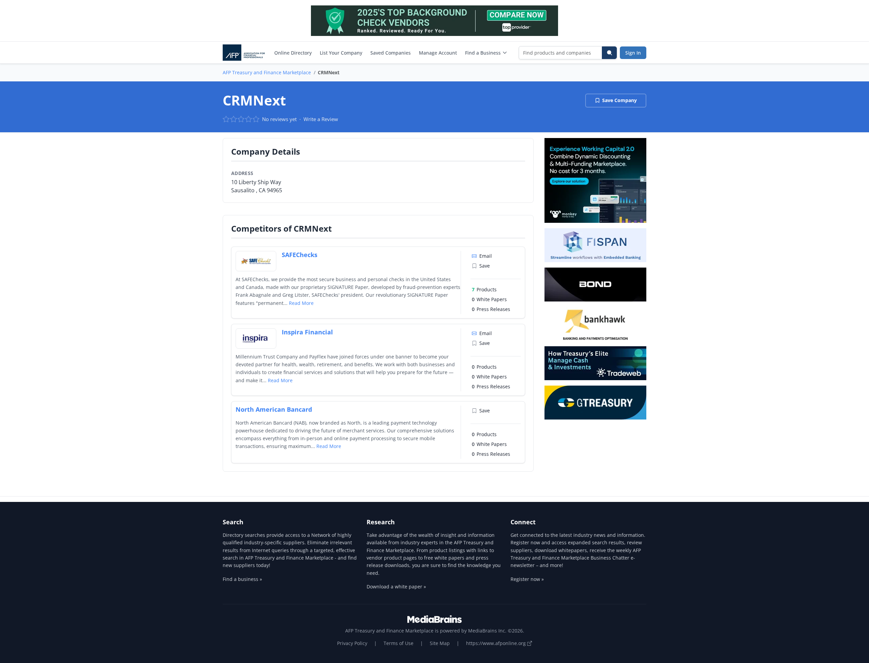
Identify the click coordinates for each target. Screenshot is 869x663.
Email (485, 256)
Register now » (527, 579)
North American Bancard (274, 409)
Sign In (633, 53)
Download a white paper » (396, 586)
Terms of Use (398, 643)
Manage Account (438, 53)
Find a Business (483, 53)
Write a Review (320, 119)
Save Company (619, 100)
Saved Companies (390, 53)
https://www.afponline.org (496, 643)
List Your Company (341, 53)
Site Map (440, 643)
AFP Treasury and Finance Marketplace (267, 72)
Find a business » (242, 579)
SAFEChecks (299, 255)
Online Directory (293, 53)
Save (484, 265)
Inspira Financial (307, 332)
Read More (301, 303)
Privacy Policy (352, 643)
